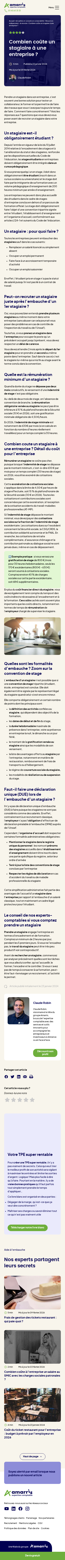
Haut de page (30, 1456)
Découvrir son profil (45, 1053)
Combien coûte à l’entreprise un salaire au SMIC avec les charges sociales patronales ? (32, 1376)
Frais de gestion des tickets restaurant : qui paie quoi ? (30, 1319)
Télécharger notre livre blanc (27, 1228)
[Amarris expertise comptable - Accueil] (14, 5)
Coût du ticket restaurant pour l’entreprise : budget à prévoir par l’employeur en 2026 (32, 1434)
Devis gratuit (32, 1556)
